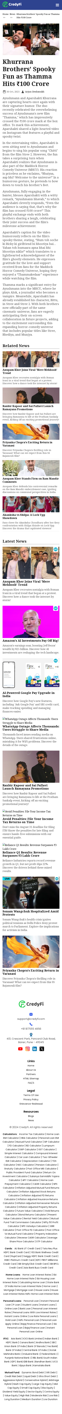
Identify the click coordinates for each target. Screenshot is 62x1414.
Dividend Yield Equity (14, 1391)
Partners (31, 1074)
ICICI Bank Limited (33, 1338)
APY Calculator (30, 1180)
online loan (11, 1308)
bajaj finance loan (35, 1327)
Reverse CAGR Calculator (32, 1237)
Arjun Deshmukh (34, 91)
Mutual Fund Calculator (29, 1141)
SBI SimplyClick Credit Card (33, 1263)
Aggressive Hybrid (12, 1380)
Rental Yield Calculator (36, 1218)
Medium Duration (31, 1399)
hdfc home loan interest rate (42, 1293)
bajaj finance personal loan (36, 1324)
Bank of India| (14, 1350)
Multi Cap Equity (22, 1384)
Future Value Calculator (30, 1210)
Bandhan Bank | (44, 1361)
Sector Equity (35, 1391)
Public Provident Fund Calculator (24, 1172)
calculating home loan (32, 1282)
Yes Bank (52, 1346)
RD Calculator (33, 1145)
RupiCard (16, 1256)
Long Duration (12, 1399)
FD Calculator (16, 1145)
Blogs (31, 1116)
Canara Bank (27, 1342)
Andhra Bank (43, 1342)
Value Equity (11, 1395)
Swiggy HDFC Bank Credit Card (40, 1256)
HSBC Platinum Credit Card (19, 1260)
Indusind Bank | (31, 1354)
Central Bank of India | (36, 1350)
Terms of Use (31, 1095)
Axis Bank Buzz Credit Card (38, 1267)
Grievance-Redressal (31, 1103)
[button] (57, 5)
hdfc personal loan (29, 1320)
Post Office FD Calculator (31, 1230)
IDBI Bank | (29, 1361)
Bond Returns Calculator (32, 1214)
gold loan (11, 1320)
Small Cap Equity (30, 1387)
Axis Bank (16, 1338)
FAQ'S (31, 1082)
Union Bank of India (15, 1346)
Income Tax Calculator (32, 1134)
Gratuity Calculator (14, 1168)
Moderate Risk (39, 1395)
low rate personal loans (43, 1316)
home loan (50, 1286)
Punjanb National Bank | (18, 1357)
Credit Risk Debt (13, 1376)
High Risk (24, 1395)
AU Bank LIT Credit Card (27, 1248)
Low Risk (53, 1395)
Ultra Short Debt (47, 1376)
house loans (42, 1290)
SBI (53, 1342)
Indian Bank (51, 1338)
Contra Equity (51, 1391)
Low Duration (50, 1399)
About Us (31, 1070)
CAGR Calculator (42, 1184)
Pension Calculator (46, 1164)
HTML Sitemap (31, 1078)
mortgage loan (25, 1290)
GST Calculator (46, 1149)
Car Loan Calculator (29, 1157)
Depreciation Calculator (37, 1161)
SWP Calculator (27, 1149)
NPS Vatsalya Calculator (34, 1226)
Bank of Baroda (36, 1346)
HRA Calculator (29, 1138)
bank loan (25, 1308)
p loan (17, 1304)
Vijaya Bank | (26, 1365)
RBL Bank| (38, 1357)
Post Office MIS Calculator (42, 1168)
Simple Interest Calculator (19, 1153)
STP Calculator (44, 1241)
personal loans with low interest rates (34, 1312)
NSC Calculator (25, 1164)
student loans (30, 1304)
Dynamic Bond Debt (33, 1372)
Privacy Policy (31, 1099)
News (12, 14)
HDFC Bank (12, 1342)
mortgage (9, 1290)
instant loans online (16, 1316)
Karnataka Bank (41, 1365)
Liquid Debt (30, 1376)
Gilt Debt (51, 1372)
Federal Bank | (50, 1354)
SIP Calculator (51, 1141)
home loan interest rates (37, 1274)
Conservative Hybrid (35, 1380)
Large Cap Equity (42, 1384)
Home (6, 14)
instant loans (48, 1304)
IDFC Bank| (17, 1361)
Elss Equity (47, 1387)
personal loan (32, 1301)
